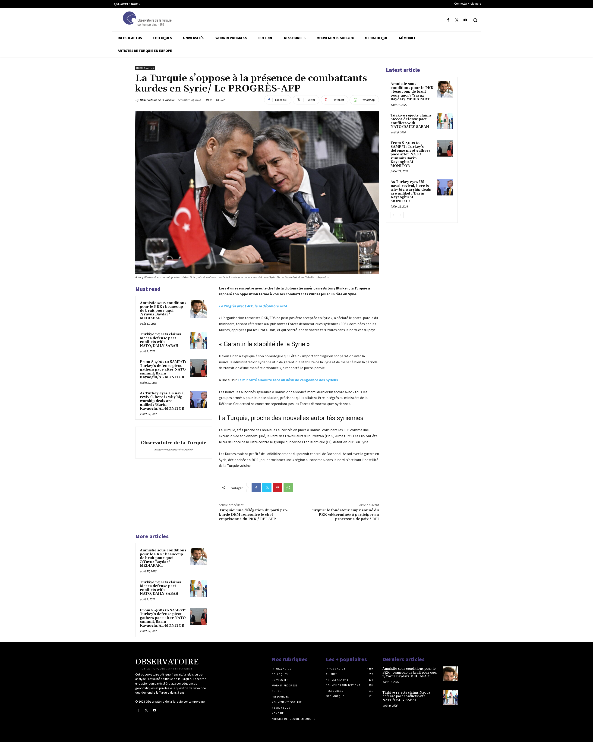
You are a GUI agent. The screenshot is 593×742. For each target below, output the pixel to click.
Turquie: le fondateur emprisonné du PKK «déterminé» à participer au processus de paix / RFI (344, 514)
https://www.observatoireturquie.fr (173, 449)
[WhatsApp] (288, 487)
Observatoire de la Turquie (157, 100)
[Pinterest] (277, 487)
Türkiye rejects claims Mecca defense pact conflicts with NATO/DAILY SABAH (160, 340)
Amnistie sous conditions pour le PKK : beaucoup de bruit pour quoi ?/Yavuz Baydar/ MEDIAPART (163, 311)
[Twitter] (457, 20)
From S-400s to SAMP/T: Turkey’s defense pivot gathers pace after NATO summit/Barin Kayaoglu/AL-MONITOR (163, 369)
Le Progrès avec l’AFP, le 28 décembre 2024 (253, 306)
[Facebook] (448, 20)
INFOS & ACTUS (145, 67)
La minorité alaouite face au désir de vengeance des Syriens (288, 379)
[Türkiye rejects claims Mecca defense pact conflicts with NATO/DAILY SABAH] (198, 340)
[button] (475, 20)
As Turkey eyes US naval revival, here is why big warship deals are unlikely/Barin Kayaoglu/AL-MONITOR (162, 401)
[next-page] (401, 215)
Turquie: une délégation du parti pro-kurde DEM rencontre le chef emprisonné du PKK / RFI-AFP (253, 514)
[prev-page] (393, 215)
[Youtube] (465, 20)
